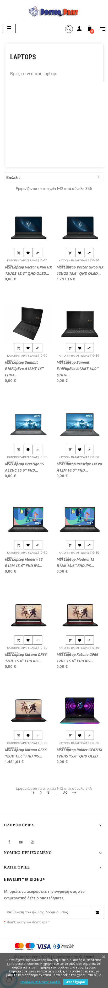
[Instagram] (32, 842)
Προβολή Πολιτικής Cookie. (40, 982)
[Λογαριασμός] (79, 30)
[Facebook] (9, 842)
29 (65, 793)
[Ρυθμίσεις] (100, 30)
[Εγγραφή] (97, 912)
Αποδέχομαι (75, 982)
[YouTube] (20, 842)
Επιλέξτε (53, 177)
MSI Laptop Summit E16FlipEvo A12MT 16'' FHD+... (24, 368)
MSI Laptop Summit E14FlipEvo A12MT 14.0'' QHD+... (77, 368)
